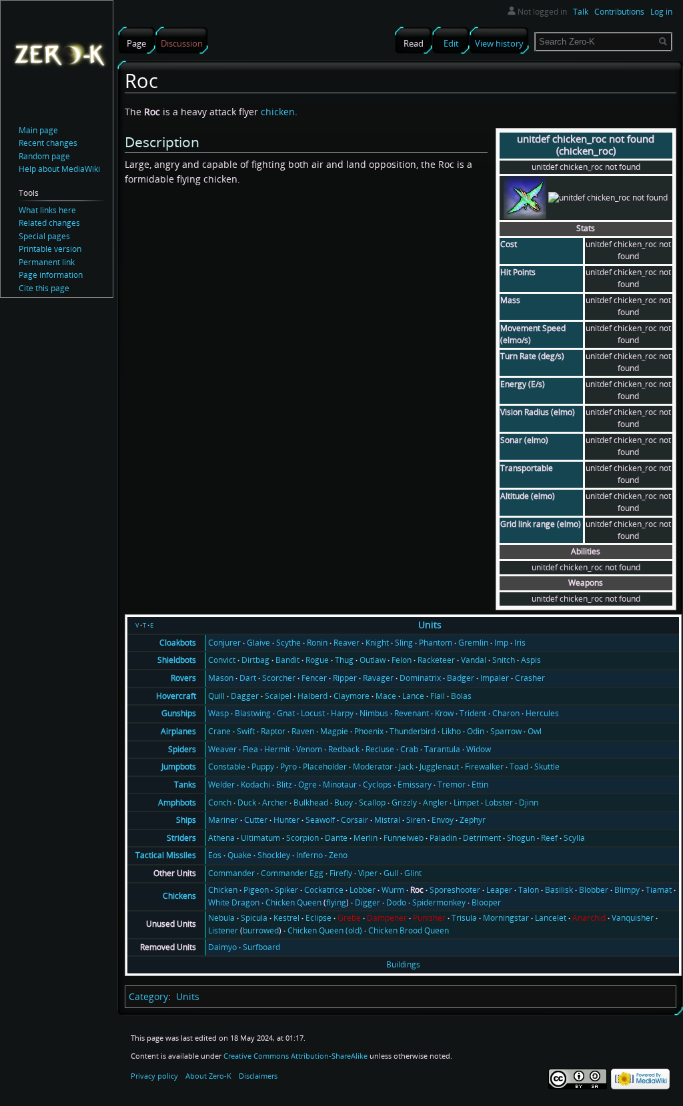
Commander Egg (292, 873)
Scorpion (302, 837)
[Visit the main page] (59, 54)
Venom (309, 749)
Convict (221, 660)
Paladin (443, 837)
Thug (344, 660)
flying (336, 902)
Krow (444, 713)
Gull (391, 873)
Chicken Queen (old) (324, 930)
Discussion (182, 43)
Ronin (317, 642)
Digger (367, 902)
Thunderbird (413, 731)
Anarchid (589, 917)
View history (499, 43)
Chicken (222, 889)
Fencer (314, 678)
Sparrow (506, 731)
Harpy (342, 713)
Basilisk (559, 889)
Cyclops (377, 784)
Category (148, 996)
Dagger (245, 696)
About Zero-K (208, 1076)
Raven (302, 731)
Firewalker (484, 766)
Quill (216, 696)
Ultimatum (260, 837)
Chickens (179, 895)
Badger (460, 678)
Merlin (366, 837)
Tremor (452, 784)
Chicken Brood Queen (408, 930)
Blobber (593, 889)
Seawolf (320, 820)
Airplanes (178, 731)
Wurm (393, 889)
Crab (409, 749)
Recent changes (48, 143)
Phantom (435, 642)
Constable (226, 766)
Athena (221, 837)
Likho (451, 731)
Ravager (378, 678)
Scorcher (278, 678)
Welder (221, 784)
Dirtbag (255, 660)
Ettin (480, 784)
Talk (580, 11)
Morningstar (506, 917)
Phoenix (369, 731)
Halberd (312, 696)
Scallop (372, 802)
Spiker (286, 889)
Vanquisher (633, 917)
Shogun (521, 837)
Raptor (273, 731)
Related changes (49, 223)
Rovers (183, 678)
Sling (404, 642)
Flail (437, 696)
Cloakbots (177, 642)
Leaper (499, 889)
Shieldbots (176, 660)
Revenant (411, 713)
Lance (413, 696)
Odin (475, 731)
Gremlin (473, 642)
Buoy (343, 802)
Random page (44, 156)
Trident (473, 713)
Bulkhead (310, 802)
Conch (219, 802)
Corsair (354, 820)
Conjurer (224, 642)
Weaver (222, 749)
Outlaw (373, 660)
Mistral (387, 820)
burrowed (261, 930)
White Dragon (233, 902)
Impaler (494, 678)
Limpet (466, 802)
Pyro (288, 766)
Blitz (284, 784)
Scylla (574, 837)
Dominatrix (420, 678)
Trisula (464, 917)
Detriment (482, 837)
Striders (181, 837)
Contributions (619, 11)
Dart (247, 678)
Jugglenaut (439, 766)
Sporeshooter (455, 889)
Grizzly (404, 802)
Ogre (307, 784)
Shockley (273, 855)
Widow (478, 749)
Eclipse (318, 917)
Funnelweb (404, 837)
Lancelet (550, 917)
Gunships (178, 713)
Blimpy (627, 889)
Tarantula (442, 749)
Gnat (286, 713)
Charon (506, 713)
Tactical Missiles (165, 855)
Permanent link (47, 262)
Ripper (345, 678)
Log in (661, 11)
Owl (535, 731)
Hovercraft (176, 696)
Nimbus (374, 713)
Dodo (396, 902)
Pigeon (256, 889)
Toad (519, 766)
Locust (313, 713)
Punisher (429, 917)
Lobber (363, 889)
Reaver (346, 642)
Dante (336, 837)
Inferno (309, 855)
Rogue (317, 660)
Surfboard (261, 947)
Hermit (277, 749)
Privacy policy (154, 1076)
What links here (47, 210)
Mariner (223, 820)
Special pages (44, 236)
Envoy (443, 820)
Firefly (340, 873)
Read (414, 43)
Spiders (182, 749)
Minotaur (340, 784)
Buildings (403, 964)
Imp (501, 642)
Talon (528, 889)
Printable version (50, 249)
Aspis (531, 660)
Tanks (185, 784)
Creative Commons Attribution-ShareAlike (295, 1056)
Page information (51, 274)
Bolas (461, 696)
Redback (344, 749)
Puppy (262, 766)
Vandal (473, 660)
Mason (220, 678)
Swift (246, 731)
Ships (186, 820)
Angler (435, 802)
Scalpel (278, 696)
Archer (274, 802)
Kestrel (286, 917)
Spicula (254, 917)
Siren (416, 820)
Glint (413, 873)
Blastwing (253, 713)
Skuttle (547, 766)
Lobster (499, 802)
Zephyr (473, 820)
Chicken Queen (293, 902)
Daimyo (222, 947)
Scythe (288, 642)
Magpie (334, 731)
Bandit (287, 660)
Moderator (373, 766)
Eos (214, 855)
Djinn (528, 802)
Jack (406, 766)
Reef (549, 837)
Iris (520, 642)
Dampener (387, 917)
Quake (239, 855)
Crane (219, 731)
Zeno (338, 855)
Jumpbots (178, 766)
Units (430, 624)
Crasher (530, 678)
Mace (386, 696)
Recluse (380, 749)
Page (136, 43)
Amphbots (177, 802)
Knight (377, 642)
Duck (246, 802)
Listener (223, 930)
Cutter (255, 820)
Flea (250, 749)
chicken (278, 111)
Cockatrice (324, 889)
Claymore (351, 696)
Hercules (542, 713)
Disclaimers (258, 1076)
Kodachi (255, 784)
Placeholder (325, 766)
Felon (402, 660)
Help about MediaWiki (59, 169)
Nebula (221, 917)
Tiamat (659, 889)
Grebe (349, 917)
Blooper (486, 902)
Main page (38, 130)
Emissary (415, 784)
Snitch (503, 660)
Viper (368, 873)
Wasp (218, 713)
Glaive (258, 642)
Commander (231, 873)
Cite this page (44, 288)
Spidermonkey (439, 902)
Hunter (286, 820)
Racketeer (436, 660)
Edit (451, 43)
